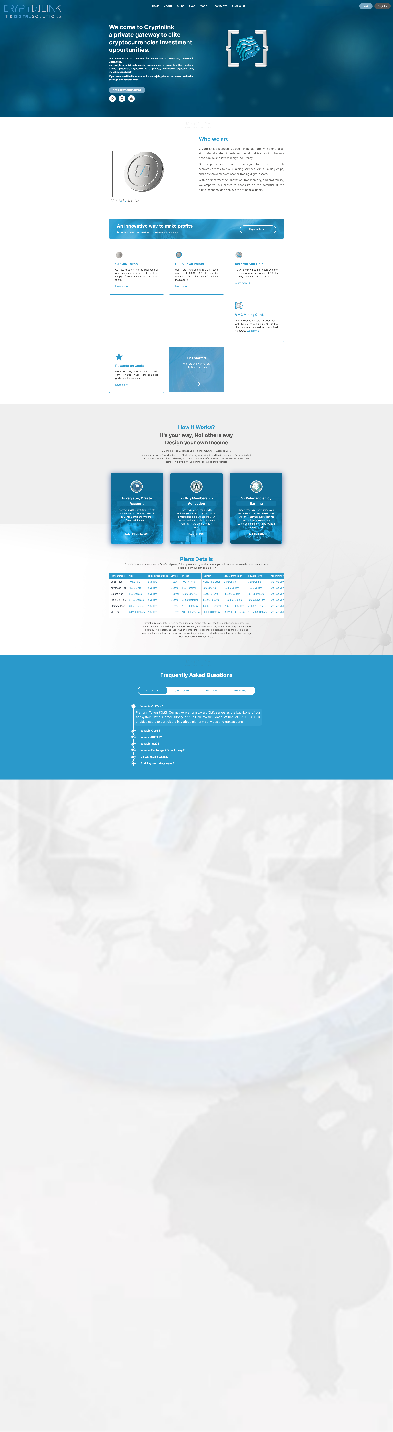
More (204, 6)
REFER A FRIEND (256, 534)
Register (382, 6)
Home (156, 6)
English (237, 6)
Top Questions (152, 690)
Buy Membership (196, 534)
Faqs (192, 6)
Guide (181, 6)
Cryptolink (182, 690)
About (168, 6)
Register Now (257, 229)
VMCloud (211, 690)
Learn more (122, 286)
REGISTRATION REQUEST (127, 90)
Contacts (221, 6)
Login (366, 6)
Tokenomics (240, 690)
